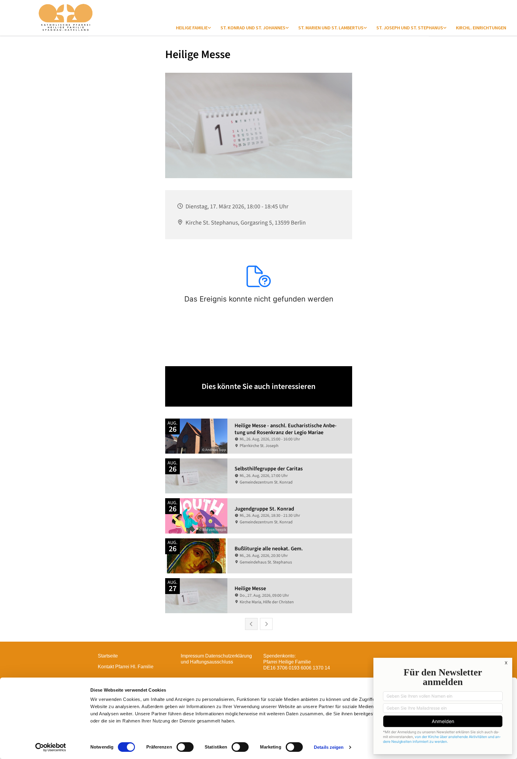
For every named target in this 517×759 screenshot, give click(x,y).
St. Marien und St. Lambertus (331, 28)
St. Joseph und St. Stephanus (409, 28)
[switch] (185, 747)
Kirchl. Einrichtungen (481, 28)
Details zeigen (328, 747)
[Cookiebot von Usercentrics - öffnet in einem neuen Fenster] (51, 747)
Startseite (108, 655)
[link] (193, 27)
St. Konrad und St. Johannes (253, 28)
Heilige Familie (192, 28)
